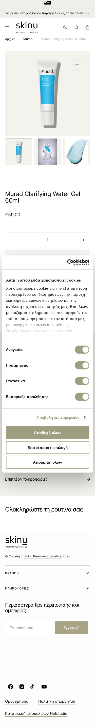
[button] (7, 27)
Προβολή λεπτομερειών (58, 417)
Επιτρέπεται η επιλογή (47, 447)
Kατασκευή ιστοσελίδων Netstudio (36, 713)
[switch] (82, 365)
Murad (27, 39)
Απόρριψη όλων (47, 462)
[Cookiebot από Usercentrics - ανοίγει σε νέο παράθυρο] (67, 262)
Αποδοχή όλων (47, 432)
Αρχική (10, 39)
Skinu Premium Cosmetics (42, 556)
